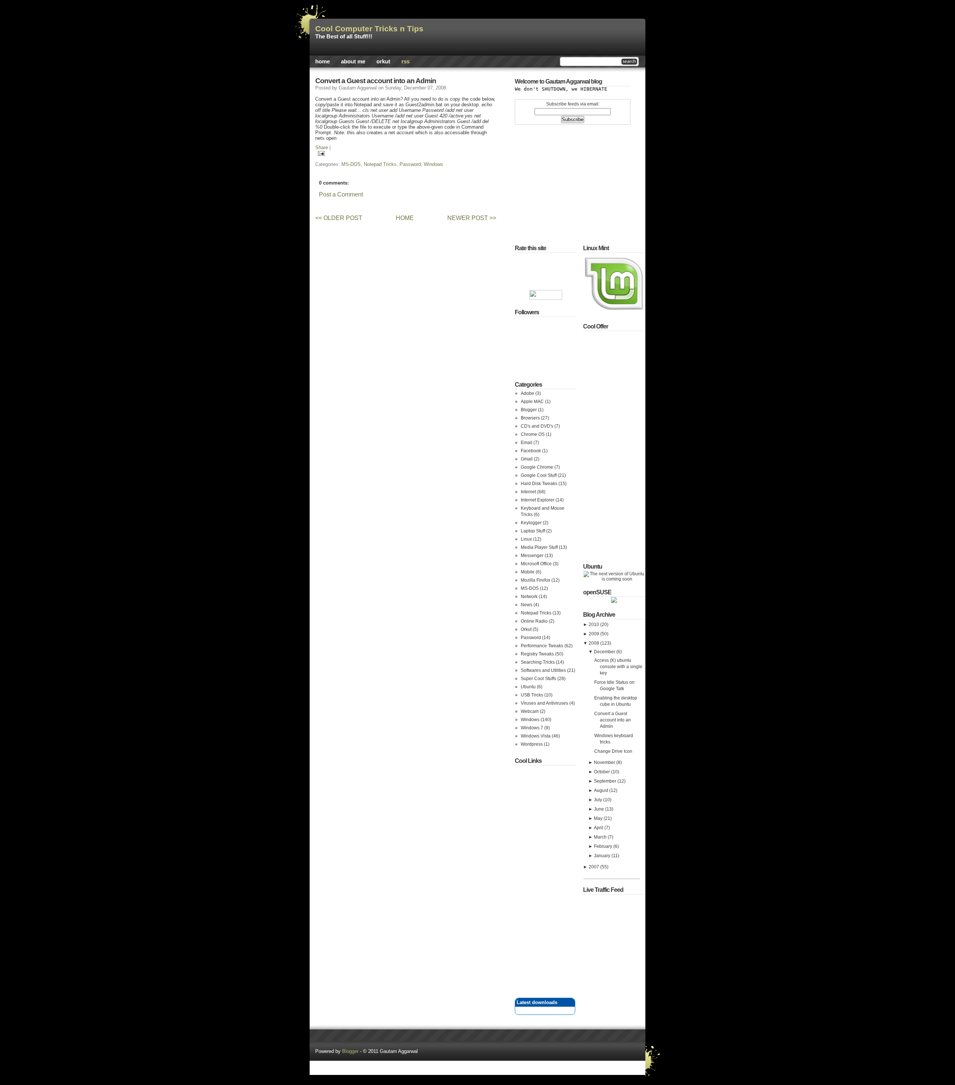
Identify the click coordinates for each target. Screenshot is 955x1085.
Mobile (528, 572)
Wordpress (532, 744)
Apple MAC (533, 401)
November (605, 762)
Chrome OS (533, 434)
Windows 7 (532, 727)
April (599, 827)
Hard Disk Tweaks (539, 483)
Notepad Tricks (380, 164)
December (605, 651)
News (527, 604)
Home (322, 62)
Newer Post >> (471, 218)
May (599, 818)
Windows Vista (536, 736)
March (601, 837)
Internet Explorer (538, 500)
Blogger (529, 409)
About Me (353, 62)
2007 (594, 866)
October (602, 771)
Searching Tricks (538, 662)
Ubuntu (529, 686)
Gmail (527, 459)
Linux (527, 539)
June (599, 809)
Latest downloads (537, 1002)
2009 (594, 633)
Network (530, 596)
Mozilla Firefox (536, 580)
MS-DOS (351, 164)
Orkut (383, 62)
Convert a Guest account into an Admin (375, 81)
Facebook (531, 450)
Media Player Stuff (540, 547)
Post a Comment (341, 194)
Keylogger (532, 522)
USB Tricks (532, 695)
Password (410, 164)
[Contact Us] (477, 1058)
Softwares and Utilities (544, 670)
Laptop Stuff (533, 531)
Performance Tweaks (542, 645)
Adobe (528, 393)
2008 (594, 643)
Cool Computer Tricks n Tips (369, 28)
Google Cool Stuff (539, 475)
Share (321, 147)
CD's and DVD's (537, 426)
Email (527, 442)
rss (405, 62)
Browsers (531, 418)
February (603, 846)
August (601, 790)
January (602, 855)
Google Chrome (537, 467)
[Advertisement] (398, 204)
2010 (594, 624)
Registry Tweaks (538, 654)
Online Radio (535, 621)
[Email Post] (320, 153)
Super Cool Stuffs (539, 678)
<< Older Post (338, 218)
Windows (433, 164)
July (598, 799)
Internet (529, 491)
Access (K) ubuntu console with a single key (618, 667)
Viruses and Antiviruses (545, 703)
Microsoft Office (537, 563)
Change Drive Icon (613, 751)
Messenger (533, 555)
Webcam (530, 711)
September (605, 781)
